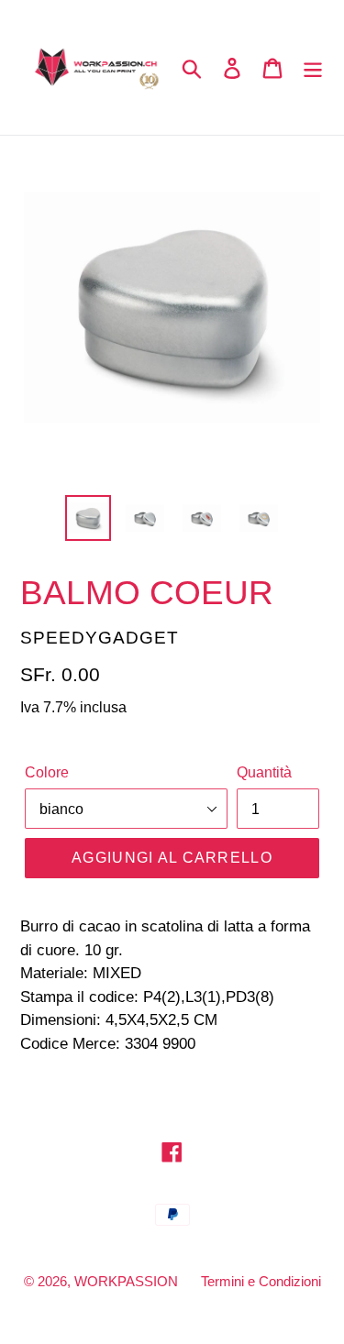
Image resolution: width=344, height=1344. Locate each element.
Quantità (264, 772)
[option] (88, 517)
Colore (47, 772)
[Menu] (313, 67)
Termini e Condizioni (261, 1281)
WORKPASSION (126, 1281)
